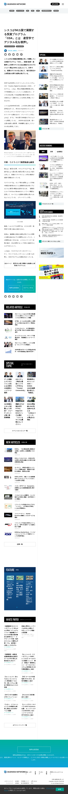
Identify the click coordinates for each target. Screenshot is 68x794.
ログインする (28, 288)
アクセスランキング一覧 (47, 203)
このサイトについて (8, 781)
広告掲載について (25, 781)
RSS (32, 783)
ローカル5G (20, 10)
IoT (38, 10)
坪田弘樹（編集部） (13, 50)
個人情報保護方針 (25, 783)
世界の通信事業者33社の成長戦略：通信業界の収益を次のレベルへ (52, 217)
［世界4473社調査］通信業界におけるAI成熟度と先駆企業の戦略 (52, 220)
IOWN (11, 10)
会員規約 (17, 783)
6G (32, 10)
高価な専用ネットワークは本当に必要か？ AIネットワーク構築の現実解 (52, 224)
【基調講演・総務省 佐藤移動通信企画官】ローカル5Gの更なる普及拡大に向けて (52, 236)
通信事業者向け (47, 10)
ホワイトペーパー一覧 (20, 725)
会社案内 (17, 781)
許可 (59, 789)
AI (27, 10)
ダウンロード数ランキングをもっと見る (51, 241)
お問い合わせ (34, 781)
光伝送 (56, 10)
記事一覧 (20, 544)
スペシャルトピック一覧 (20, 430)
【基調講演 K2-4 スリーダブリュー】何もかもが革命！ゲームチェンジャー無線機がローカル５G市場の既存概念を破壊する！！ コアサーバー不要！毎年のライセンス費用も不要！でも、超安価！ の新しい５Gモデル (53, 230)
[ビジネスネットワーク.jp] (15, 4)
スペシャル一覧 (45, 128)
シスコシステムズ (9, 46)
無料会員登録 (55, 4)
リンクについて (9, 783)
